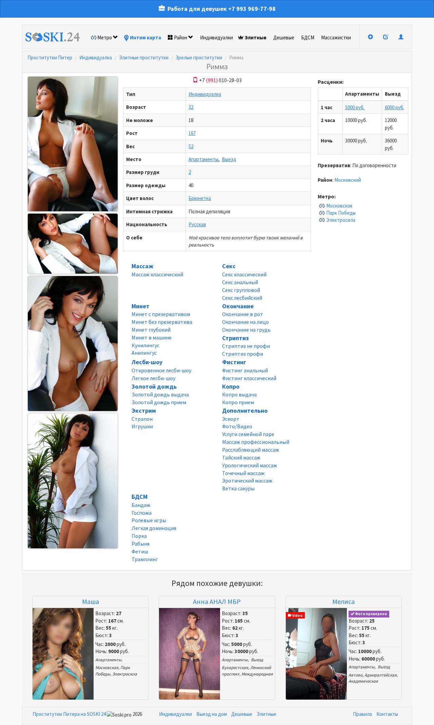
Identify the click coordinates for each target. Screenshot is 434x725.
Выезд (229, 159)
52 (191, 146)
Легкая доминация (154, 528)
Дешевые (283, 37)
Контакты (387, 714)
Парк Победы (341, 213)
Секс (229, 266)
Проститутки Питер (49, 57)
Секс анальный (240, 282)
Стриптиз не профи (246, 345)
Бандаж (141, 505)
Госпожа (142, 512)
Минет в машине (152, 337)
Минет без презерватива (162, 321)
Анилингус (144, 352)
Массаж (142, 266)
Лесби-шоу (147, 362)
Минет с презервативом (161, 314)
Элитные (256, 37)
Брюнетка (200, 198)
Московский (347, 180)
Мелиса (343, 601)
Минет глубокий (151, 329)
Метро (104, 37)
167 (192, 133)
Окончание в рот (242, 314)
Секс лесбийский (242, 297)
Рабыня (141, 543)
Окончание (238, 306)
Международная (257, 674)
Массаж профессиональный (255, 441)
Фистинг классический (249, 378)
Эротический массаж (247, 480)
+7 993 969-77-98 (252, 9)
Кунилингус (145, 345)
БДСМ (307, 37)
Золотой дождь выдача (160, 394)
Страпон (142, 418)
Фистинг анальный (245, 370)
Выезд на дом (211, 714)
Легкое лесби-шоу (153, 378)
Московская (339, 205)
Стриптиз (235, 338)
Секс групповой (241, 290)
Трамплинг (145, 559)
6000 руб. (394, 107)
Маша (90, 601)
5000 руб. (354, 107)
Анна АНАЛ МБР (217, 601)
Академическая (363, 681)
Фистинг (234, 362)
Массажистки (336, 37)
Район (180, 37)
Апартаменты (203, 159)
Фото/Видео (237, 426)
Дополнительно (245, 410)
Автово (355, 675)
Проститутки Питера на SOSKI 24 (69, 714)
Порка (139, 535)
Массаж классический (157, 274)
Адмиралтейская (380, 675)
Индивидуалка (95, 57)
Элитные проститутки (144, 57)
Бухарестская (235, 667)
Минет (141, 306)
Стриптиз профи (242, 353)
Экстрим (144, 410)
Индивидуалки (216, 37)
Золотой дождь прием (159, 402)
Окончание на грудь (246, 329)
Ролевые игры (149, 520)
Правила (362, 714)
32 (191, 107)
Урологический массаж (249, 465)
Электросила (340, 220)
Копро (230, 386)
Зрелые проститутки (199, 57)
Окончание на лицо (245, 321)
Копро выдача (239, 394)
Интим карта (145, 37)
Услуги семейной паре (248, 434)
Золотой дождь (154, 386)
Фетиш (140, 551)
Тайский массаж (241, 457)
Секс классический (244, 274)
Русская (197, 224)
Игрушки (142, 426)
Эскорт (230, 418)
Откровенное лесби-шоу (161, 370)
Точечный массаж (243, 473)
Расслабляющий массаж (250, 449)
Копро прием (238, 402)
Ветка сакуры (238, 488)
